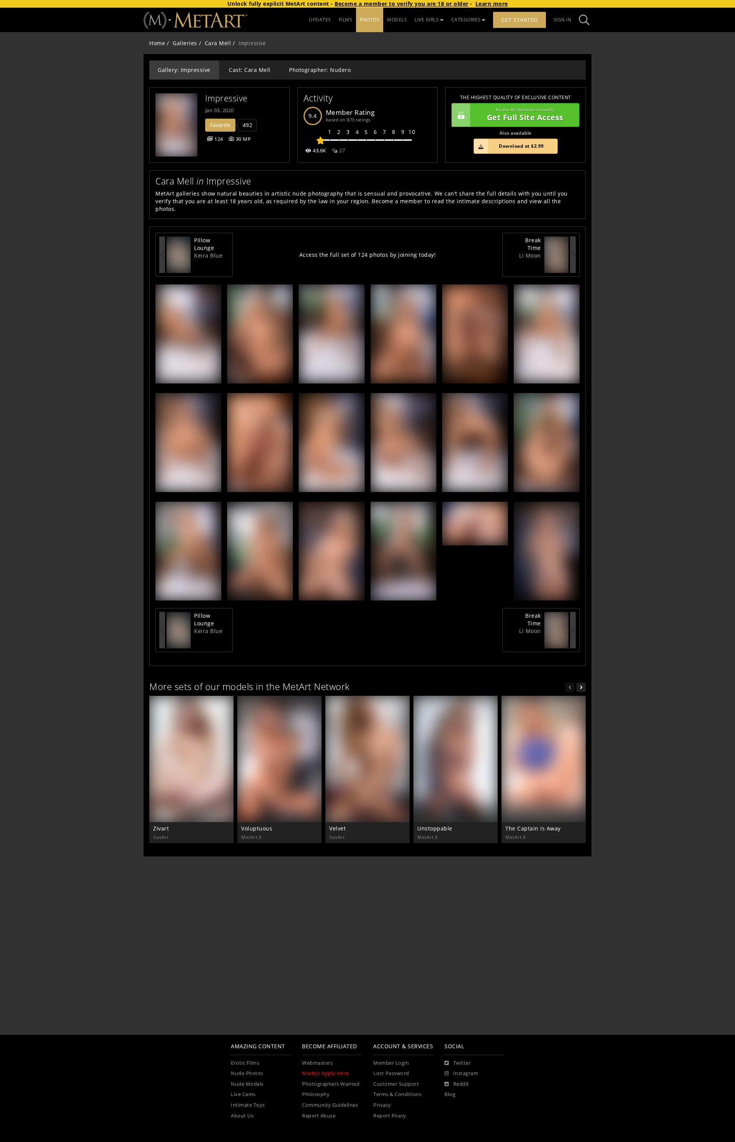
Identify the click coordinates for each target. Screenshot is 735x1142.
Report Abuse (318, 1116)
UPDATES (320, 19)
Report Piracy (390, 1116)
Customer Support (396, 1084)
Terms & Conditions (397, 1094)
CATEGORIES (466, 19)
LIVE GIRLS (427, 19)
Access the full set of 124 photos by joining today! (367, 254)
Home (157, 43)
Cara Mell (218, 43)
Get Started (519, 19)
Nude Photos (247, 1073)
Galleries (185, 43)
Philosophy (316, 1094)
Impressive (226, 98)
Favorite (220, 125)
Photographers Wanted (330, 1084)
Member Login (391, 1063)
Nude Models (247, 1084)
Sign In (563, 19)
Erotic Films (245, 1063)
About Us (242, 1116)
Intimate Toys (248, 1105)
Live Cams (243, 1094)
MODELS (397, 19)
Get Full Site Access (525, 115)
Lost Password (391, 1073)
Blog (449, 1094)
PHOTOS (369, 19)
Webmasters (317, 1063)
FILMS (346, 19)
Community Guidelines (330, 1105)
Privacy (382, 1105)
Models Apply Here (325, 1073)
